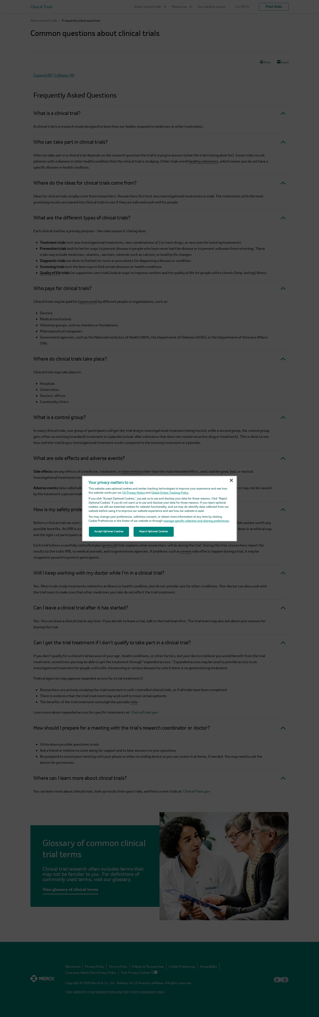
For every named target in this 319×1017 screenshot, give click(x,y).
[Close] (231, 480)
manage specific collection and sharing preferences (196, 521)
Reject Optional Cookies (153, 531)
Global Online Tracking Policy (169, 493)
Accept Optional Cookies (108, 531)
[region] (159, 508)
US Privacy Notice (133, 493)
